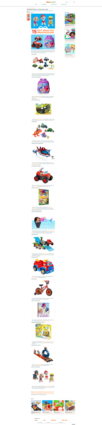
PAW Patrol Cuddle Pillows (48, 386)
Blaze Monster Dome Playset (38, 364)
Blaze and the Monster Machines (39, 391)
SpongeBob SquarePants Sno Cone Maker (48, 341)
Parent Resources (64, 4)
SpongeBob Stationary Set (40, 119)
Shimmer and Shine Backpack (37, 97)
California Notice (61, 422)
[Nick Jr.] (36, 420)
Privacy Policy (40, 422)
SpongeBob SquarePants (42, 392)
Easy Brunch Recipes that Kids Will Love (35, 412)
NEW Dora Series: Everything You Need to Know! (69, 25)
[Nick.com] (44, 420)
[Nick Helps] (64, 420)
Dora (46, 391)
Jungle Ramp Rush (45, 253)
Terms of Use (48, 422)
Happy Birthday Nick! (57, 412)
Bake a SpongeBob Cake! (68, 412)
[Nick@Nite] (53, 420)
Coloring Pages (44, 4)
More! (49, 391)
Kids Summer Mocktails (46, 412)
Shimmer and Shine (34, 392)
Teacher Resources (54, 4)
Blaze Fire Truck (35, 186)
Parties (36, 4)
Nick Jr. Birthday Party (40, 393)
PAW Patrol (52, 391)
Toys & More (50, 393)
